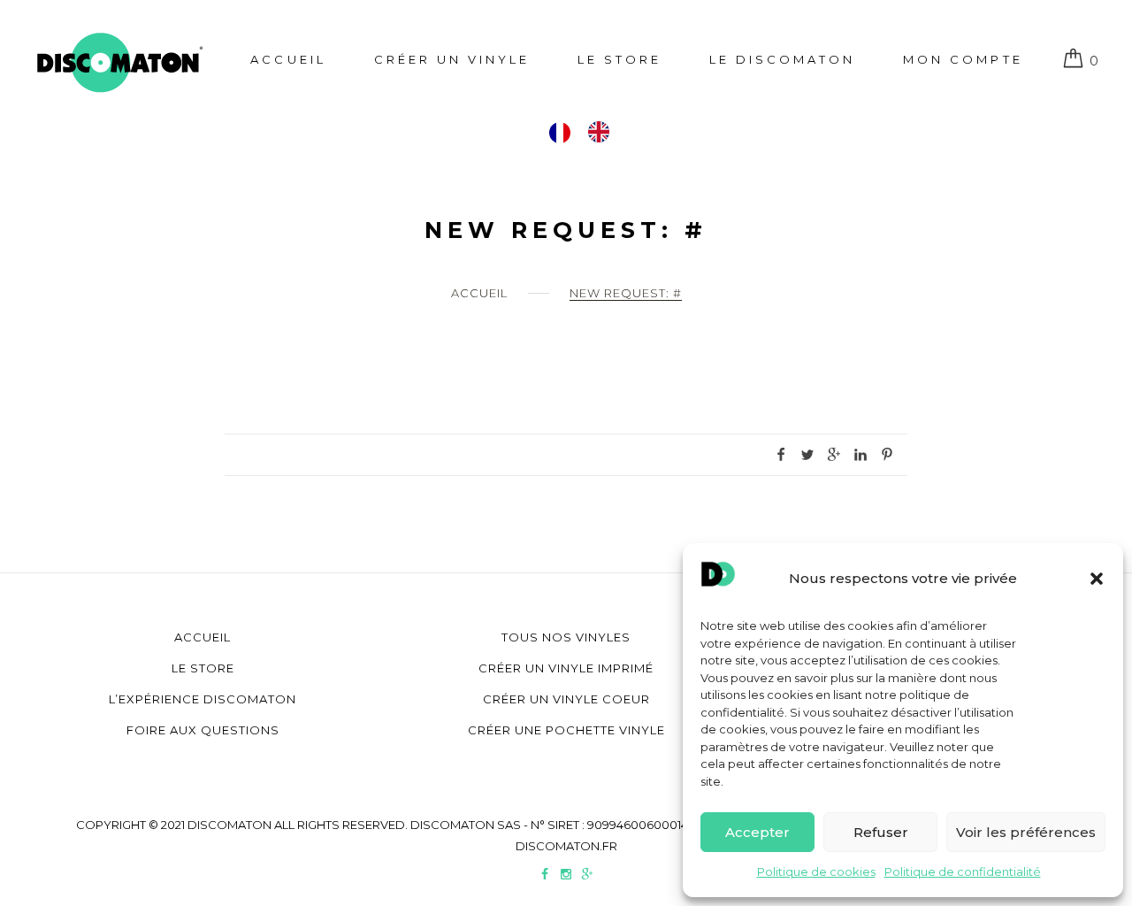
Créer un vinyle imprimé (566, 668)
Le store (619, 59)
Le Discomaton (782, 59)
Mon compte (962, 59)
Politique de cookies (816, 871)
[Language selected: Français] (588, 131)
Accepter (757, 832)
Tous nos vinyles (566, 637)
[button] (1096, 578)
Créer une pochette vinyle (566, 730)
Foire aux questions (202, 730)
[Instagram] (566, 876)
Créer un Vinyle (452, 59)
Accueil (287, 59)
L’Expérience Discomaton (202, 699)
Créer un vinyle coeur (566, 699)
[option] (603, 131)
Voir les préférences (1026, 832)
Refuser (880, 832)
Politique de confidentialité (962, 871)
